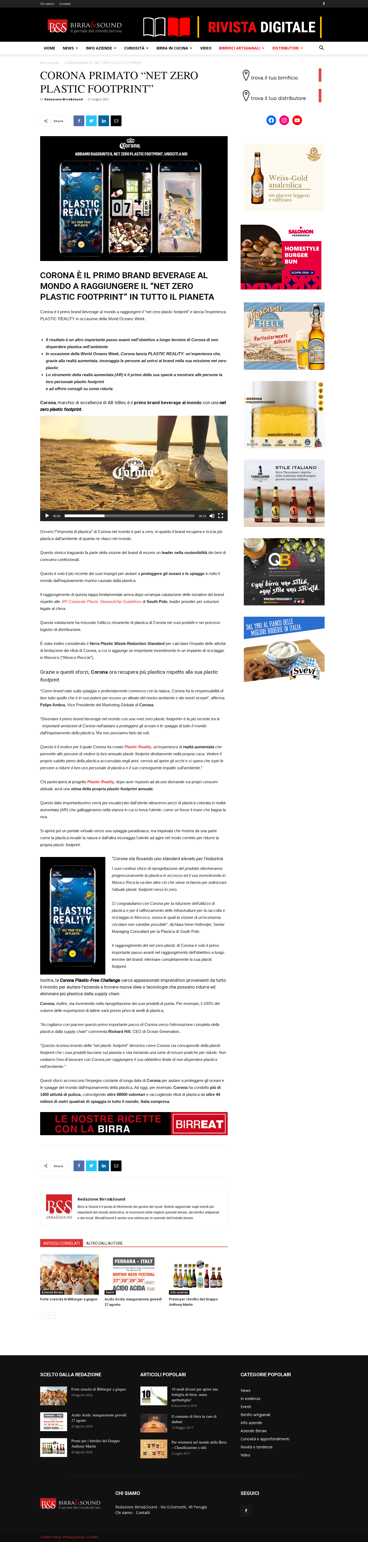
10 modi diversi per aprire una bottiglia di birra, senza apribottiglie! (195, 1394)
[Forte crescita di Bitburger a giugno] (69, 1274)
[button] (321, 48)
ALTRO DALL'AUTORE (104, 1243)
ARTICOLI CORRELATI (61, 1243)
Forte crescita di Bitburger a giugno (68, 1299)
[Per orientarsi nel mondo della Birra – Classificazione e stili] (153, 1448)
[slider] (130, 515)
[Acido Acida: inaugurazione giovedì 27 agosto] (134, 1274)
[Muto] (212, 515)
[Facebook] (324, 4)
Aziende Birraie (52, 1292)
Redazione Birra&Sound (63, 99)
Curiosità (134, 48)
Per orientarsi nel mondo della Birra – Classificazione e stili (199, 1444)
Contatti (65, 4)
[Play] (47, 515)
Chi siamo (47, 4)
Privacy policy (73, 1537)
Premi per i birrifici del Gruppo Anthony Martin (95, 1443)
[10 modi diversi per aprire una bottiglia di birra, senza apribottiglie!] (153, 1395)
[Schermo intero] (220, 515)
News (68, 48)
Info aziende (99, 48)
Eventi (110, 1292)
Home (49, 48)
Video (205, 48)
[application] (134, 468)
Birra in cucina (172, 48)
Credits (92, 1537)
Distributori (285, 48)
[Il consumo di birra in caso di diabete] (153, 1423)
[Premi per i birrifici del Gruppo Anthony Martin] (198, 1274)
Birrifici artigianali (239, 48)
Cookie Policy (50, 1537)
